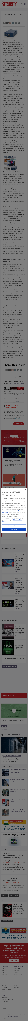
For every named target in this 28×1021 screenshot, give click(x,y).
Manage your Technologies (14, 525)
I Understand (14, 529)
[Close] (25, 489)
